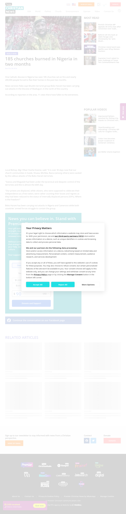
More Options (88, 284)
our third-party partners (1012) (69, 236)
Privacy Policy (40, 274)
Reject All (62, 284)
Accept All (37, 284)
